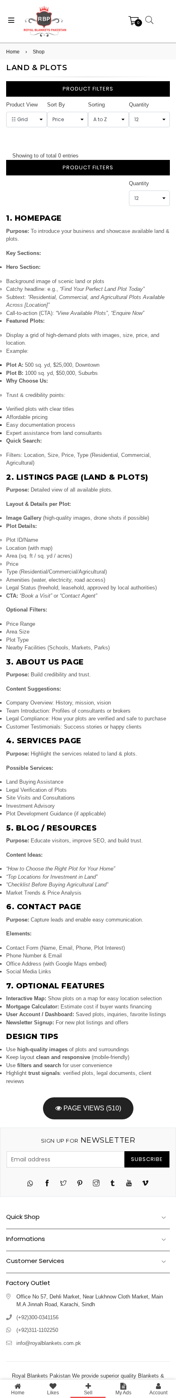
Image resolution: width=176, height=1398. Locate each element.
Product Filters (88, 89)
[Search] (148, 21)
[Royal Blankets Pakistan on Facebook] (47, 1184)
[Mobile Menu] (11, 21)
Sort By (56, 105)
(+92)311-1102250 (37, 1330)
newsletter (88, 1140)
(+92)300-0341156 (37, 1317)
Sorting (96, 105)
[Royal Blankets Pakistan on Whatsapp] (30, 1184)
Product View (22, 105)
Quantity (139, 105)
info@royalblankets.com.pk (48, 1343)
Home (13, 52)
